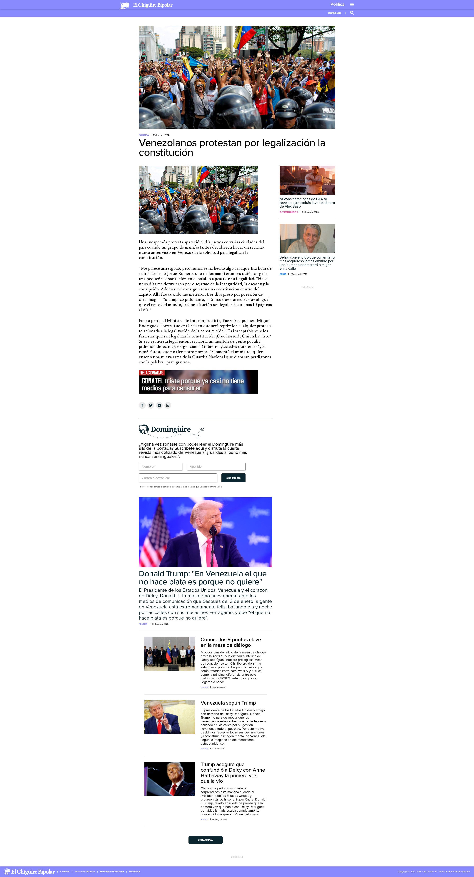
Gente (283, 274)
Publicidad (134, 871)
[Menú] (352, 4)
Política (337, 4)
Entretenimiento (289, 212)
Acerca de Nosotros (85, 871)
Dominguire (334, 13)
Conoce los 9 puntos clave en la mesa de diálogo (231, 642)
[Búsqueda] (352, 13)
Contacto (64, 871)
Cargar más (205, 839)
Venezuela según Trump (228, 703)
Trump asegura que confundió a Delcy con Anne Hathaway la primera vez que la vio (233, 772)
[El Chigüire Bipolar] (146, 5)
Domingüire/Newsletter (112, 871)
